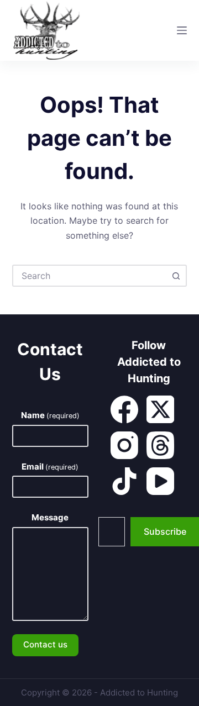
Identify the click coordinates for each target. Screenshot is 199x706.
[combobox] (89, 276)
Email (50, 466)
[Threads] (160, 445)
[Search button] (176, 276)
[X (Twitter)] (160, 409)
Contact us (45, 644)
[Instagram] (124, 445)
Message (50, 517)
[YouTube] (160, 481)
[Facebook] (124, 409)
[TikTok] (124, 481)
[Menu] (182, 30)
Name (50, 415)
